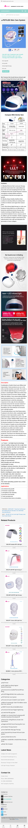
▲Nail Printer (4, 682)
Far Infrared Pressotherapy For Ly (9, 756)
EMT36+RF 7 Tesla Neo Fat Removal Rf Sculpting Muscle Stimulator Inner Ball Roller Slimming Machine (13, 510)
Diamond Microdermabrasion (7, 759)
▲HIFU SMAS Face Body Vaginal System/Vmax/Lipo (9, 686)
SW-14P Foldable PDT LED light (14, 544)
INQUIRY (6, 71)
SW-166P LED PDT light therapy (14, 595)
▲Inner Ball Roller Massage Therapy (11, 729)
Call (10, 827)
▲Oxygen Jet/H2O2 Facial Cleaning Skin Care (13, 724)
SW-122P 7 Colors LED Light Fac (14, 645)
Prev (4, 36)
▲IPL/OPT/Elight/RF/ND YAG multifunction (12, 694)
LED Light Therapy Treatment (8, 765)
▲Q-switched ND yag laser (8, 712)
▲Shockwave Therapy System (9, 727)
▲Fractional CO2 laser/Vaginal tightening (12, 710)
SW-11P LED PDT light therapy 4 (14, 569)
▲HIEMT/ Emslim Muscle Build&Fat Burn (12, 707)
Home (2, 14)
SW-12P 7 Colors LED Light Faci (14, 620)
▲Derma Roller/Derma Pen (8, 737)
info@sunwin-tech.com (8, 1)
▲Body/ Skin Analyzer (7, 744)
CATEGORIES (5, 11)
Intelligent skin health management (9, 753)
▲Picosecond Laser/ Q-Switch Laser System (13, 700)
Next (24, 36)
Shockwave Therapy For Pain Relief (9, 762)
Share (3, 827)
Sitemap (16, 819)
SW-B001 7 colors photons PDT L (14, 671)
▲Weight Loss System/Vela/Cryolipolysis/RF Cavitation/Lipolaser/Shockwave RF (13, 716)
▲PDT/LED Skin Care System (9, 697)
